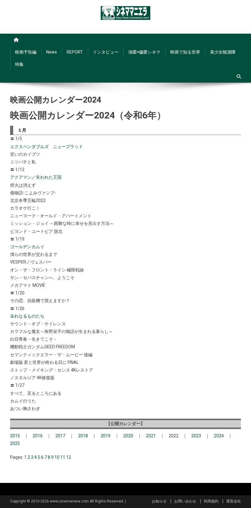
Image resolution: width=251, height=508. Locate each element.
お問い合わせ (185, 501)
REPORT (75, 52)
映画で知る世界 (185, 52)
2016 (38, 435)
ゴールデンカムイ (27, 246)
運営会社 (233, 501)
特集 (19, 64)
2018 (83, 435)
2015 (15, 435)
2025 (15, 443)
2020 (128, 435)
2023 (196, 435)
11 (62, 457)
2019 (106, 435)
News (51, 52)
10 (56, 457)
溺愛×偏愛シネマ (144, 52)
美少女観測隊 (223, 52)
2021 (151, 435)
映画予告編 (25, 52)
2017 (60, 435)
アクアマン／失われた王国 (36, 177)
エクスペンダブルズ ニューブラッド (46, 146)
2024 (219, 435)
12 (68, 457)
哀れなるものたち (27, 316)
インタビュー (105, 52)
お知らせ (159, 501)
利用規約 (211, 501)
